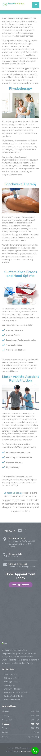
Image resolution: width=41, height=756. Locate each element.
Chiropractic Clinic (11, 678)
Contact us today (13, 492)
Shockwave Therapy (12, 689)
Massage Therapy (11, 681)
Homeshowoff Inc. (28, 751)
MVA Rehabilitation (12, 699)
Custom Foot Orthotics (13, 696)
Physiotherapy (10, 685)
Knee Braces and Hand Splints (16, 692)
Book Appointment (20, 584)
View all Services (11, 674)
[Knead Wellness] (13, 4)
